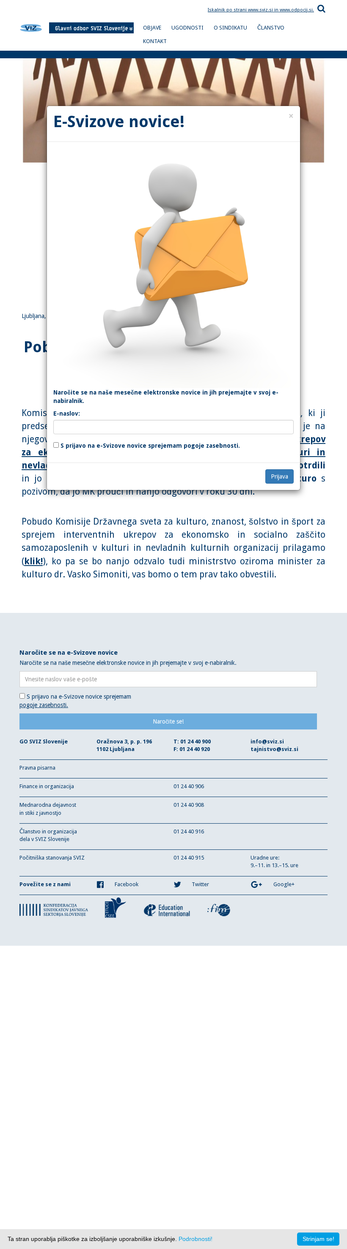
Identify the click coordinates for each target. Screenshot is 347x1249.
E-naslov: (66, 413)
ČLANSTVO (270, 27)
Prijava (279, 476)
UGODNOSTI (187, 27)
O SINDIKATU (230, 27)
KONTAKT (155, 41)
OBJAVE (152, 27)
